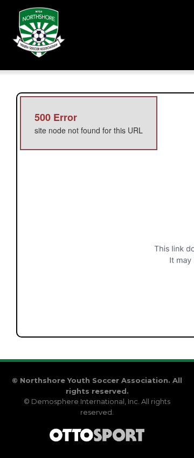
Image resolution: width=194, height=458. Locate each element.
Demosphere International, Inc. (85, 401)
